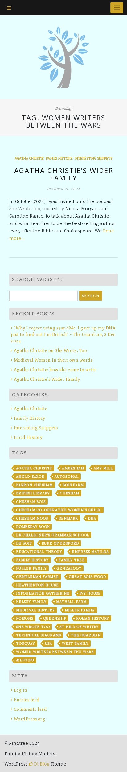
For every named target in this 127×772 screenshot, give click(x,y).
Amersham (73, 468)
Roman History (92, 618)
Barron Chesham (34, 485)
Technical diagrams (38, 635)
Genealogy (68, 568)
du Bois (24, 543)
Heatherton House (37, 585)
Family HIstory (32, 560)
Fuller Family (31, 568)
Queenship (54, 618)
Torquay (25, 643)
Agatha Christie (29, 158)
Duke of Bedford (60, 543)
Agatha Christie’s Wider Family (63, 174)
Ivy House (90, 593)
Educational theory (39, 551)
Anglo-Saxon (30, 476)
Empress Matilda (90, 551)
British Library (33, 493)
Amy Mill (103, 468)
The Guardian (86, 635)
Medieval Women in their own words (53, 360)
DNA (92, 518)
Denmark (68, 518)
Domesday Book (33, 526)
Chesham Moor (32, 518)
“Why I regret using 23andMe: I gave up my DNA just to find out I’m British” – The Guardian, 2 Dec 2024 (63, 334)
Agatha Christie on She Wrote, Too (50, 350)
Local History (28, 437)
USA (48, 643)
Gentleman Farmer (37, 577)
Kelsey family (31, 602)
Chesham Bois (31, 501)
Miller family (80, 610)
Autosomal (67, 476)
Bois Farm (73, 485)
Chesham (69, 493)
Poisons (24, 618)
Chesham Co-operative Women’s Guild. (58, 510)
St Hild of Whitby (79, 627)
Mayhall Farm (71, 602)
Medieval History (35, 610)
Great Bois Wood (87, 577)
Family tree (72, 560)
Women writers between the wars (55, 652)
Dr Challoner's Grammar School (52, 535)
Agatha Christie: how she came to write (55, 369)
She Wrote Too (33, 627)
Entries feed (27, 699)
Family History (59, 158)
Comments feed (30, 709)
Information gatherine (43, 593)
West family (75, 643)
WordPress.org (29, 719)
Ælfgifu (25, 660)
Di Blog (41, 763)
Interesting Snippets (93, 158)
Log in (20, 690)
